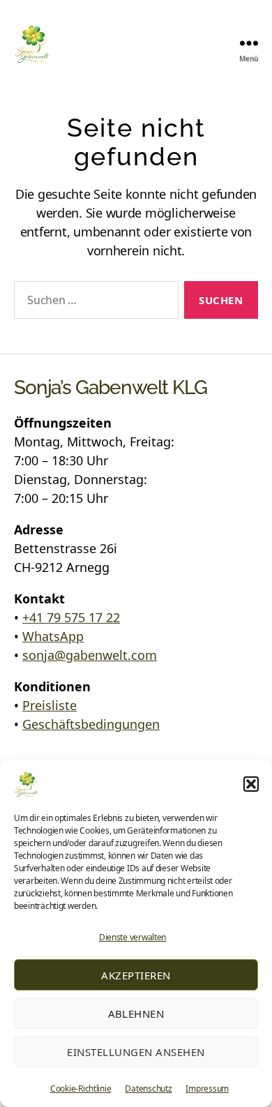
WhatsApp (53, 636)
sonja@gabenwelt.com (89, 655)
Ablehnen (136, 1014)
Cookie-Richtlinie (80, 1088)
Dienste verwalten (132, 937)
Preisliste (49, 705)
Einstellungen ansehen (136, 1052)
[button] (251, 784)
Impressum (207, 1088)
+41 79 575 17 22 (71, 617)
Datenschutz (148, 1088)
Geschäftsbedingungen (91, 724)
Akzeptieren (136, 975)
